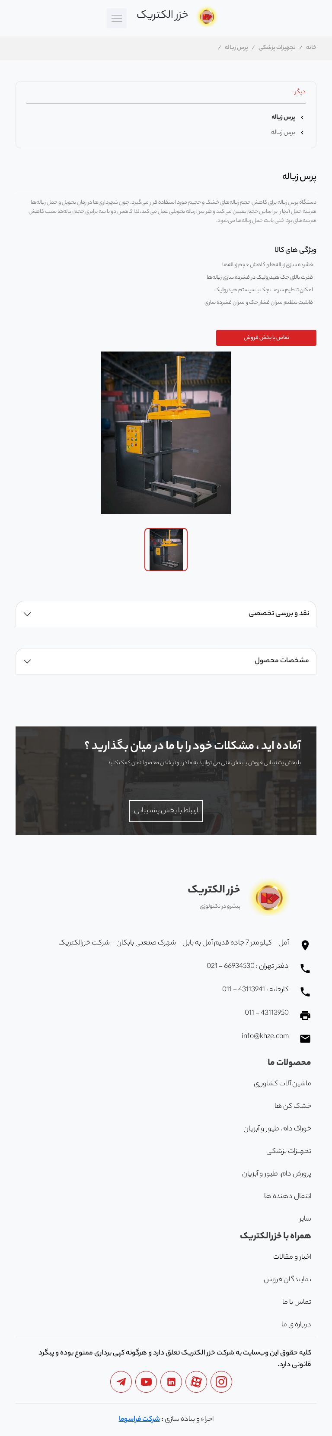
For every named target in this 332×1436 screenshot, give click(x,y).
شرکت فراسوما (139, 1420)
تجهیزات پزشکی (277, 48)
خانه (311, 48)
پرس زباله (236, 48)
